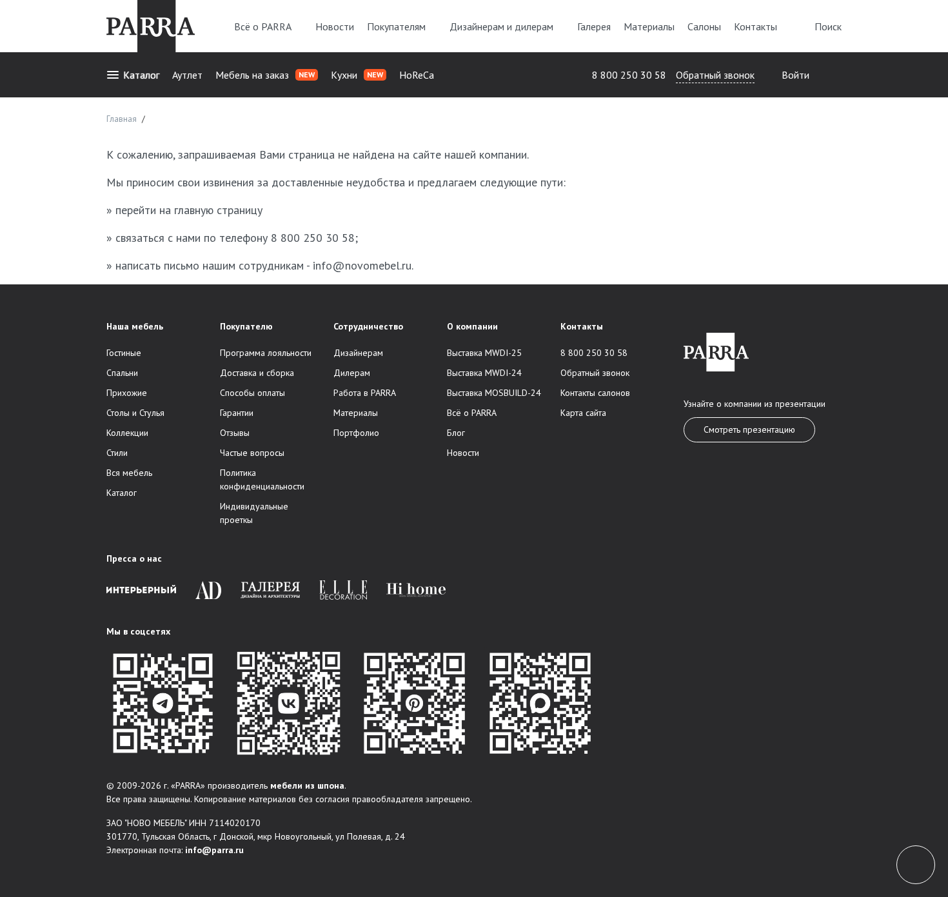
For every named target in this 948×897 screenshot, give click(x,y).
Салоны (704, 26)
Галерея (594, 26)
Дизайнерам (358, 353)
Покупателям (396, 26)
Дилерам (351, 373)
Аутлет (187, 74)
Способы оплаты (252, 393)
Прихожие (126, 393)
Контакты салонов (595, 393)
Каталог (141, 74)
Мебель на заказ (265, 74)
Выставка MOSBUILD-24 (494, 393)
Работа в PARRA (364, 393)
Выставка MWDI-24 (484, 373)
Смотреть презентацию (749, 429)
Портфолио (356, 433)
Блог (456, 433)
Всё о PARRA (262, 26)
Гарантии (236, 413)
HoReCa (416, 74)
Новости (334, 26)
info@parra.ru (214, 850)
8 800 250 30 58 (629, 74)
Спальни (122, 373)
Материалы (649, 26)
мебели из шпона (307, 785)
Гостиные (123, 353)
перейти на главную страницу (188, 209)
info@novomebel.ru (362, 265)
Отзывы (235, 433)
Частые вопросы (252, 452)
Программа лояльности (265, 353)
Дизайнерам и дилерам (501, 26)
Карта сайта (583, 413)
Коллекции (127, 433)
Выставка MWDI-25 (484, 353)
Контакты (755, 26)
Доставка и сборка (257, 373)
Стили (117, 452)
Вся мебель (129, 472)
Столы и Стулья (135, 413)
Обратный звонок (715, 74)
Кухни (357, 74)
